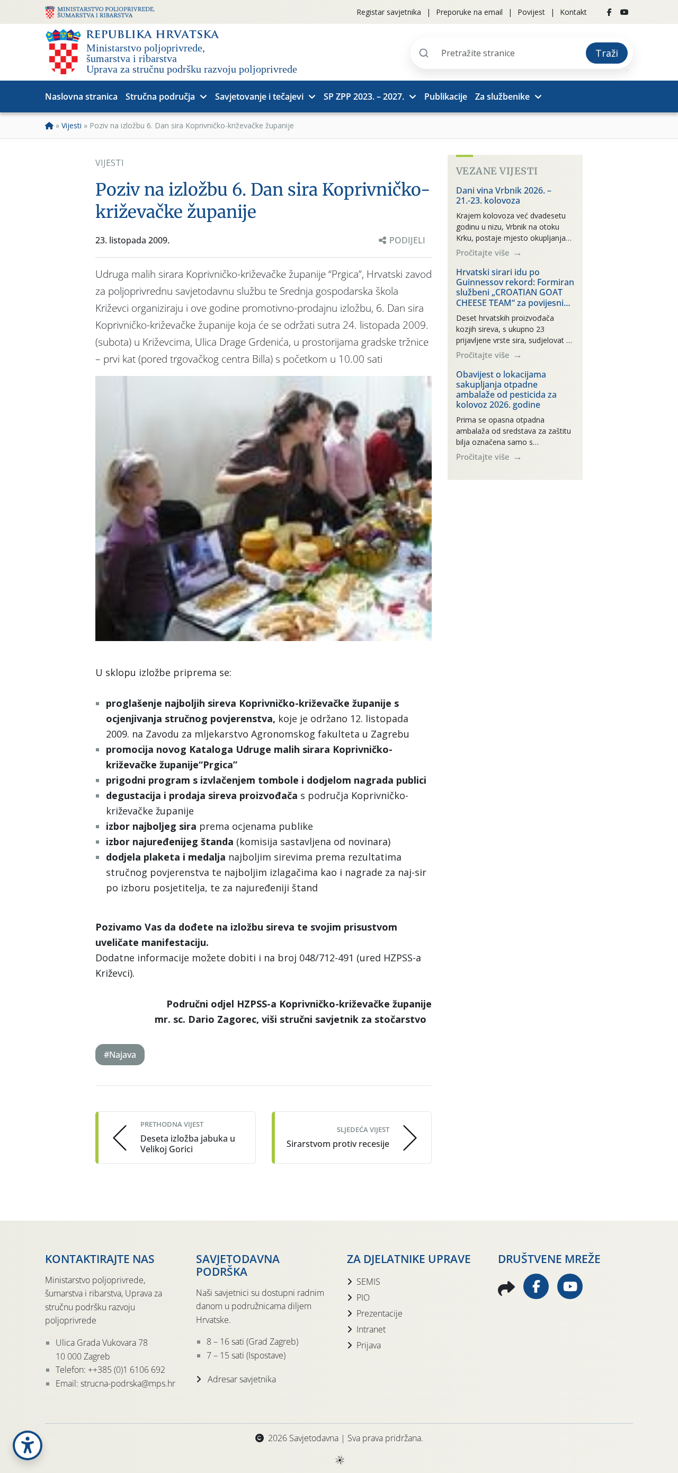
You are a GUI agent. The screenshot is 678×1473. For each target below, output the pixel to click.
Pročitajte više (484, 252)
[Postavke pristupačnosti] (27, 1445)
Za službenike (502, 96)
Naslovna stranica (81, 96)
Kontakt (573, 12)
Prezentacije (379, 1313)
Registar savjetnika (388, 12)
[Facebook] (609, 12)
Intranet (371, 1329)
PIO (363, 1297)
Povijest (531, 12)
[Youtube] (624, 12)
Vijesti (71, 125)
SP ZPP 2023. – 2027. (364, 96)
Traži (606, 53)
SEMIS (368, 1281)
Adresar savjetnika (241, 1379)
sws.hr (339, 1459)
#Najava (120, 1054)
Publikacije (445, 96)
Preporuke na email (469, 12)
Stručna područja (160, 96)
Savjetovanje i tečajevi (259, 96)
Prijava (368, 1345)
